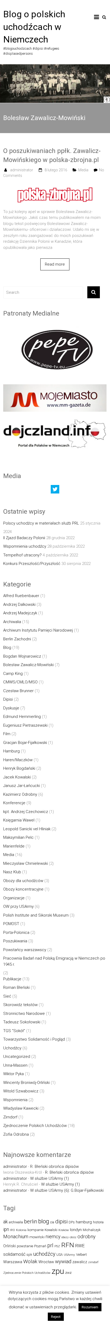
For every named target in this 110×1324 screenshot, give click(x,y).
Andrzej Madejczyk (20, 613)
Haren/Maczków (18, 759)
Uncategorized (16, 1056)
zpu (58, 1271)
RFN (67, 1245)
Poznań (40, 1246)
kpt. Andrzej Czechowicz (25, 811)
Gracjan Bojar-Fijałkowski (25, 742)
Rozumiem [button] (90, 1307)
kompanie (36, 1230)
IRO (12, 1230)
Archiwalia (12, 621)
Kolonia (21, 1230)
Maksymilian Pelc (18, 837)
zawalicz (79, 1262)
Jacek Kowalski (17, 777)
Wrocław (46, 1261)
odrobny (86, 1236)
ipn (6, 1229)
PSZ (57, 1246)
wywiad (63, 1261)
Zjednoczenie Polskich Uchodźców (35, 1125)
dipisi (61, 1221)
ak (5, 1221)
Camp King (13, 673)
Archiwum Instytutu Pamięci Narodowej (38, 630)
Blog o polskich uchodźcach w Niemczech (34, 27)
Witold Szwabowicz (20, 1091)
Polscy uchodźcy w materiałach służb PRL (41, 523)
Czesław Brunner (18, 690)
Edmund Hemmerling (22, 716)
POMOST (11, 923)
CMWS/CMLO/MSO (20, 682)
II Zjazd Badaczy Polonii (24, 537)
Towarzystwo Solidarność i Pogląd (34, 1039)
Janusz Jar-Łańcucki (21, 785)
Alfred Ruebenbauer (21, 595)
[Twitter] (55, 490)
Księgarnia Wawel (18, 820)
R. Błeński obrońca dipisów (54, 1166)
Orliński (9, 1246)
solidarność (14, 1254)
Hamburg (11, 751)
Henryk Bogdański (19, 768)
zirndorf (93, 1262)
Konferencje (14, 803)
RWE (80, 1245)
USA (59, 1255)
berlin (30, 1221)
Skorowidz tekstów (20, 1004)
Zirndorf (10, 1117)
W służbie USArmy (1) (49, 1178)
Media (83, 170)
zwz (68, 1273)
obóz (73, 1237)
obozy (65, 1237)
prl (50, 1245)
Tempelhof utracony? (22, 555)
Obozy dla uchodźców (23, 880)
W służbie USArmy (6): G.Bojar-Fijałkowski (67, 1190)
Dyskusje (11, 708)
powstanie (25, 1246)
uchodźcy (44, 1254)
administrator (21, 170)
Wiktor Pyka (13, 1073)
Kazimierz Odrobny (20, 794)
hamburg (84, 1222)
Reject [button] (56, 1317)
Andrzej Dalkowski (19, 604)
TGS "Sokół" (14, 1030)
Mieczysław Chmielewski (25, 863)
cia (52, 1222)
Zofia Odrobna (16, 1134)
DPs (72, 1222)
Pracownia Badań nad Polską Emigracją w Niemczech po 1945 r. (54, 961)
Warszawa (12, 1261)
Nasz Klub (12, 872)
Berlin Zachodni (17, 639)
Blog (7, 647)
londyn (76, 1229)
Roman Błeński (16, 987)
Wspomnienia (15, 1099)
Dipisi (8, 699)
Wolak (30, 1261)
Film (6, 733)
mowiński (37, 1237)
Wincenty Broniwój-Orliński (26, 1082)
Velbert (81, 1255)
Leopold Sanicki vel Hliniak (26, 829)
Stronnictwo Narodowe (24, 1013)
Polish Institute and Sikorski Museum (36, 915)
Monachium (15, 1236)
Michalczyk (92, 1230)
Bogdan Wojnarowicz (22, 656)
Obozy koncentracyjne (23, 889)
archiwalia (16, 1222)
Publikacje (12, 979)
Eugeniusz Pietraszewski (25, 725)
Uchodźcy (12, 1048)
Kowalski (51, 1230)
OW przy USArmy (18, 906)
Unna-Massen (15, 1065)
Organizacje (14, 898)
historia (98, 1222)
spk (29, 1255)
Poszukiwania (15, 941)
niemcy (53, 1236)
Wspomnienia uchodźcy (24, 546)
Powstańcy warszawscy (24, 949)
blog (43, 1221)
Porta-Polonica (16, 932)
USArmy (69, 1255)
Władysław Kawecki (20, 1108)
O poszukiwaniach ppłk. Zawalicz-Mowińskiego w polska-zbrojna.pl (52, 155)
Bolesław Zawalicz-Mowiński (28, 664)
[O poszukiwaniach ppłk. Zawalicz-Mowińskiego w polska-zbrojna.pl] (55, 186)
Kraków (63, 1230)
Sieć (7, 996)
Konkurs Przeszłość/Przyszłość (31, 563)
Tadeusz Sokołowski (21, 1022)
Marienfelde (14, 846)
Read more (55, 264)
